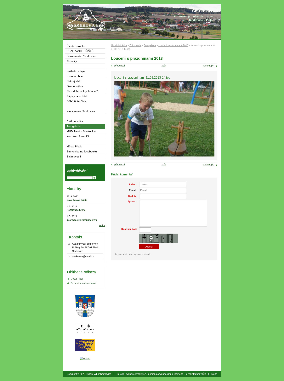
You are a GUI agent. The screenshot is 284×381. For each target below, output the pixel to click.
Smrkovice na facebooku (82, 151)
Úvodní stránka (119, 45)
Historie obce (75, 76)
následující (208, 65)
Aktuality (72, 61)
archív (102, 225)
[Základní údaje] (190, 15)
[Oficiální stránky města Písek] (85, 306)
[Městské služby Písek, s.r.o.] (85, 345)
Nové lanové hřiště (77, 200)
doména (152, 374)
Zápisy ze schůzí (77, 96)
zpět (164, 65)
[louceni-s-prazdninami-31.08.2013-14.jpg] (164, 156)
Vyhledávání (77, 171)
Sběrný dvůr (74, 81)
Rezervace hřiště (76, 210)
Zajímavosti (74, 156)
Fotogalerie (135, 45)
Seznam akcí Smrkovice (81, 56)
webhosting (165, 374)
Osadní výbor (75, 86)
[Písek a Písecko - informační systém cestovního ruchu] (85, 328)
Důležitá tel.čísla (77, 101)
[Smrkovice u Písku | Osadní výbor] (86, 19)
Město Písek (74, 146)
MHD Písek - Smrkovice (81, 131)
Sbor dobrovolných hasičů (82, 91)
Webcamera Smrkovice (81, 111)
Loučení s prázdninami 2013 (173, 45)
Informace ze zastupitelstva (82, 220)
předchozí (119, 65)
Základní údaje (76, 71)
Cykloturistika (75, 121)
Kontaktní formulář (78, 136)
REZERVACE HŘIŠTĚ (80, 51)
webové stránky (134, 374)
